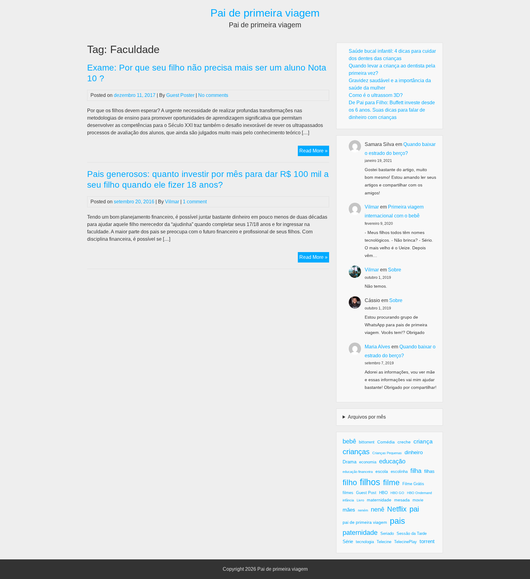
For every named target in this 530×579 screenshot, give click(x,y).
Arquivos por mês (367, 417)
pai (414, 509)
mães (349, 510)
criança (423, 441)
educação (392, 461)
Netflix (397, 509)
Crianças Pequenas (387, 453)
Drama (349, 461)
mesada (402, 499)
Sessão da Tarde (412, 533)
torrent (427, 541)
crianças (356, 451)
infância (348, 500)
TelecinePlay (405, 542)
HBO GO (397, 493)
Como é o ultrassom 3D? (376, 95)
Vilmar (172, 201)
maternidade (379, 499)
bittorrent (366, 442)
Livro (360, 500)
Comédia (386, 441)
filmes (348, 493)
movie (418, 500)
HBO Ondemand (419, 493)
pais (397, 521)
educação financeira (358, 472)
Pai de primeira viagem (265, 13)
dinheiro (414, 452)
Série (348, 541)
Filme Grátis (413, 484)
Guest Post (366, 493)
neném (363, 510)
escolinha (399, 472)
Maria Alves (377, 346)
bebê (349, 441)
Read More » (314, 152)
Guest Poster (180, 95)
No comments (213, 95)
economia (367, 462)
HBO (383, 493)
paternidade (360, 532)
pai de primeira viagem (365, 522)
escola (381, 471)
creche (404, 441)
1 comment (195, 201)
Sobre (394, 269)
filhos (370, 482)
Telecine (384, 542)
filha (415, 470)
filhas (429, 471)
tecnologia (365, 542)
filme (391, 482)
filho (350, 482)
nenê (377, 509)
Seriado (387, 533)
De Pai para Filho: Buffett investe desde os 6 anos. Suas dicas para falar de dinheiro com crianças (392, 110)
